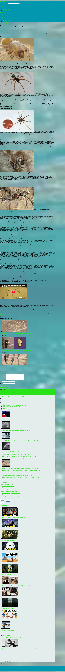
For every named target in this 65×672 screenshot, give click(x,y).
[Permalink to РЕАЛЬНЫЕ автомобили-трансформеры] (9, 480)
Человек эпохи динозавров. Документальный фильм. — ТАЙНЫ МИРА (14, 451)
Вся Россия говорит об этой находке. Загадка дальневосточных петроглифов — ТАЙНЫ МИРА (18, 475)
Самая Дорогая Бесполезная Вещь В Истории (10, 540)
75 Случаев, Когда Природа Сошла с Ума (9, 404)
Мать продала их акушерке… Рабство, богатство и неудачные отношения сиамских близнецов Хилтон (20, 648)
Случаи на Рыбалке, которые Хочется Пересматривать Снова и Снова (14, 405)
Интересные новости (6, 9)
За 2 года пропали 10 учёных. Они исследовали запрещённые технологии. (15, 517)
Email (1, 383)
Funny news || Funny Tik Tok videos (8, 486)
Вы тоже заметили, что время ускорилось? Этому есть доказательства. (14, 551)
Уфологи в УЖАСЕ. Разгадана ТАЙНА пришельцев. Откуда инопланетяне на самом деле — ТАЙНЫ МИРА (21, 468)
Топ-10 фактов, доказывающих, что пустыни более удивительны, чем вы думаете (17, 333)
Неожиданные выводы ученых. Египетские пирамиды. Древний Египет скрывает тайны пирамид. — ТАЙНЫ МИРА (22, 472)
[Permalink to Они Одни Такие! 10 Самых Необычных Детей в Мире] (8, 635)
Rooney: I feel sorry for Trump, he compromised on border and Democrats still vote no (16, 496)
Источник (2, 314)
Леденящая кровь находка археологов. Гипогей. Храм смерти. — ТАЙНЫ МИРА (16, 430)
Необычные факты (5, 6)
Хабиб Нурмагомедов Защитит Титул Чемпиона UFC (11, 659)
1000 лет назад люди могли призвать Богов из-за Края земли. (12, 597)
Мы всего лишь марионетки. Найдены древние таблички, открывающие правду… (16, 619)
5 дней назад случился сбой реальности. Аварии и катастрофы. (13, 528)
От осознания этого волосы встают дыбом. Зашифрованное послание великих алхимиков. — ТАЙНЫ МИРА (21, 479)
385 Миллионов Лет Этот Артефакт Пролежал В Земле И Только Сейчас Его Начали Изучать (18, 585)
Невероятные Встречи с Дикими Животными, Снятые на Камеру (13, 406)
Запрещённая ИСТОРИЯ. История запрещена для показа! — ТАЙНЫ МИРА (15, 454)
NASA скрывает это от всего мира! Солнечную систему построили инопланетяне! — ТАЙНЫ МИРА (19, 458)
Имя (1, 381)
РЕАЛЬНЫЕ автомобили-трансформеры (9, 482)
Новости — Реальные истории (7, 419)
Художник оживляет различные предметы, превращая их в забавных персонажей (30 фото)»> (19, 350)
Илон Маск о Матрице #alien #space (8, 574)
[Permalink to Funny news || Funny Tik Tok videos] (8, 484)
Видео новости (4, 7)
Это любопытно (5, 8)
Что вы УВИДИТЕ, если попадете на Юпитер (10, 489)
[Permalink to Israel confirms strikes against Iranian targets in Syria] (11, 491)
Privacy (3, 663)
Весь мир (4, 5)
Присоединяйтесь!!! (5, 10)
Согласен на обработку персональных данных (10, 385)
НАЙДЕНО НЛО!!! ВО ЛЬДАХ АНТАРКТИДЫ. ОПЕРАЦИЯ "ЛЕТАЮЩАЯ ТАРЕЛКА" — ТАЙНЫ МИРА (20, 440)
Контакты (4, 664)
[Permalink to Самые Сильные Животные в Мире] (6, 628)
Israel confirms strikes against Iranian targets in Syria (11, 493)
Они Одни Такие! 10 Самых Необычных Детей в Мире (11, 637)
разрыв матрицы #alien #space (7, 608)
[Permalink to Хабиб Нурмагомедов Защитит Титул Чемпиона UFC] (6, 657)
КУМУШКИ (2, 1)
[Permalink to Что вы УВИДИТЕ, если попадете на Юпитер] (10, 487)
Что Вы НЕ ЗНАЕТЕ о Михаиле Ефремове (9, 633)
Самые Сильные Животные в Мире (8, 630)
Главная (3, 4)
